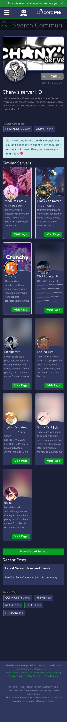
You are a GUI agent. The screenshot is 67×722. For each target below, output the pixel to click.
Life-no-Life (45, 352)
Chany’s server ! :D (22, 92)
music (13, 605)
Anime (44, 129)
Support (55, 676)
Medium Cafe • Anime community (15, 206)
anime (44, 598)
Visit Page (20, 234)
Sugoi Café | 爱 (47, 427)
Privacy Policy (53, 672)
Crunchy (10, 276)
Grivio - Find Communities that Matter (25, 672)
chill (33, 605)
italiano (14, 613)
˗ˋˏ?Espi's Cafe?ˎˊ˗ (17, 427)
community (17, 598)
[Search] (4, 24)
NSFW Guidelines (34, 676)
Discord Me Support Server (37, 669)
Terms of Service (16, 676)
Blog (47, 676)
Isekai (8, 502)
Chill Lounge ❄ (47, 276)
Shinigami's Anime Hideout (14, 354)
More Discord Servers (33, 551)
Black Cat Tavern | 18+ (49, 203)
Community (17, 129)
